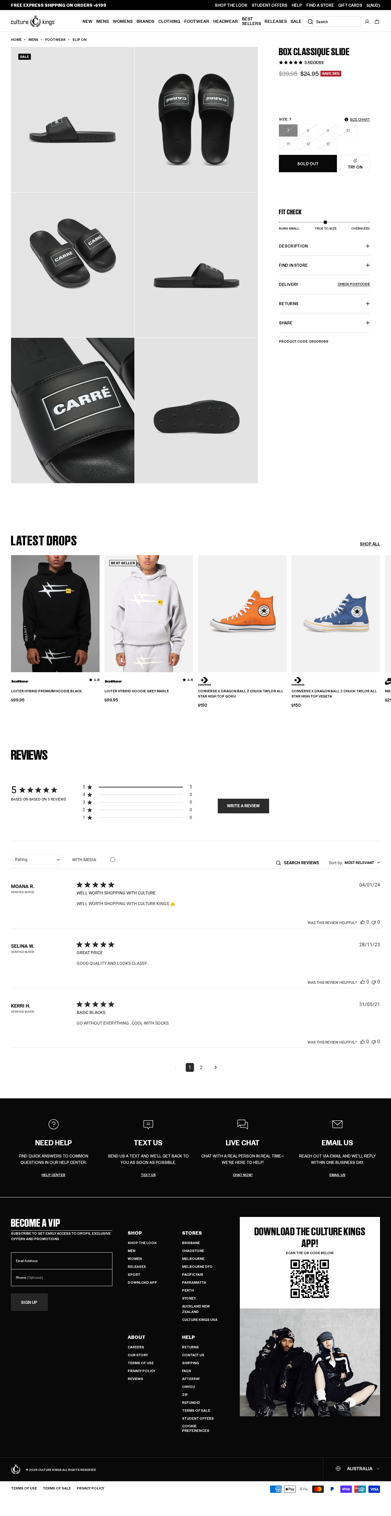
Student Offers (198, 1418)
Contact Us (193, 1354)
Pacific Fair (192, 1274)
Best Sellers (251, 21)
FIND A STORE (320, 5)
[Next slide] (380, 613)
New (87, 21)
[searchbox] (303, 862)
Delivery (324, 284)
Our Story (138, 1354)
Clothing (169, 21)
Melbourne (193, 1258)
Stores (192, 1232)
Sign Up (29, 1302)
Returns (190, 1347)
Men (131, 1250)
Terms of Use (141, 1362)
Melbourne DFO (197, 1266)
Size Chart (360, 119)
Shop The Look (142, 1242)
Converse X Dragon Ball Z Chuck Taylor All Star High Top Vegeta (334, 694)
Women (135, 1258)
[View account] (367, 21)
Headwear (225, 21)
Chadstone (193, 1250)
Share (285, 323)
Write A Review (243, 805)
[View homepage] (32, 21)
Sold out (308, 164)
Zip (185, 1394)
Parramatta (194, 1282)
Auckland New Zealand (196, 1309)
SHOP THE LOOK (231, 5)
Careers (136, 1347)
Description (293, 246)
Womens (123, 21)
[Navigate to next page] (215, 1067)
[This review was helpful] (362, 922)
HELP (297, 5)
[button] (377, 21)
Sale (296, 21)
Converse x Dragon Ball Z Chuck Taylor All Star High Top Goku (240, 694)
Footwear (196, 21)
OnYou (188, 1386)
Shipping (190, 1362)
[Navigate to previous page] (175, 1067)
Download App (142, 1282)
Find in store (293, 265)
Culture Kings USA (199, 1319)
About (136, 1337)
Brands (145, 21)
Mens (102, 21)
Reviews (135, 1378)
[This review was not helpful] (373, 922)
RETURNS (288, 303)
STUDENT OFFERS (269, 5)
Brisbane (191, 1242)
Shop (135, 1232)
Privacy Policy (141, 1370)
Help (188, 1337)
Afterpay (191, 1378)
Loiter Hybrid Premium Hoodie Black (46, 691)
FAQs (186, 1370)
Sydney (189, 1298)
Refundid (191, 1402)
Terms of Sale (196, 1410)
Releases (276, 21)
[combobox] (331, 21)
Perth (188, 1290)
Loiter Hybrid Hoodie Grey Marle (136, 691)
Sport (134, 1274)
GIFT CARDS (350, 5)
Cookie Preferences (195, 1428)
